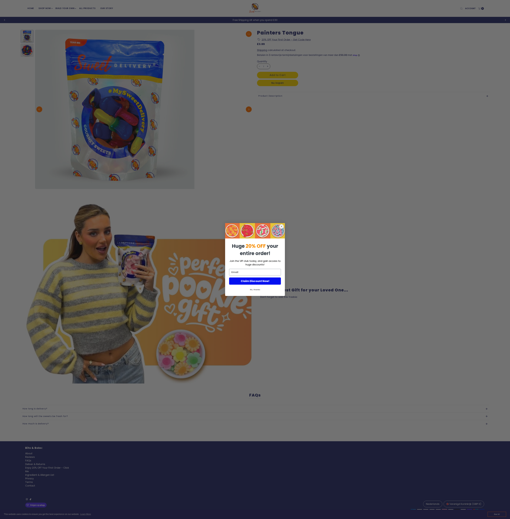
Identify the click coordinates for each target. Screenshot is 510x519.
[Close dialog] (281, 226)
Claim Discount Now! (255, 281)
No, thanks (255, 289)
